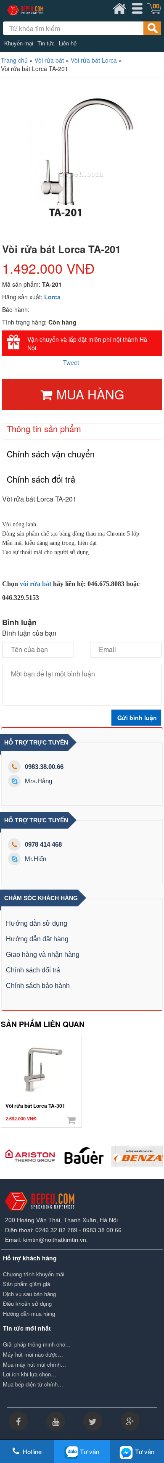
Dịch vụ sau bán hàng (29, 1294)
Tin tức (46, 43)
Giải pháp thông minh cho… (37, 1344)
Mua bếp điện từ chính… (33, 1384)
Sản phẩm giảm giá (26, 1284)
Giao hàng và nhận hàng (42, 954)
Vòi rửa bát (49, 60)
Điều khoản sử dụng (27, 1303)
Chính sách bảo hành (38, 985)
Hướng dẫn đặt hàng (37, 939)
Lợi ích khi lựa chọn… (29, 1374)
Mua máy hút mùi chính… (34, 1364)
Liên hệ (68, 43)
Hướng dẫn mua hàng (29, 1314)
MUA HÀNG (90, 394)
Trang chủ (14, 60)
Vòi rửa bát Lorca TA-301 (35, 1105)
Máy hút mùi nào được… (33, 1354)
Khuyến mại (18, 43)
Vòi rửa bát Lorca (94, 60)
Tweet (71, 362)
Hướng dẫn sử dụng (36, 923)
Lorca (52, 297)
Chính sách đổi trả (33, 970)
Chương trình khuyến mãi (33, 1274)
